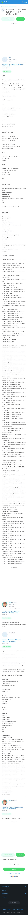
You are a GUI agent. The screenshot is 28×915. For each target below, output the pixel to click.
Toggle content (14, 886)
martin (10, 602)
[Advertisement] (14, 39)
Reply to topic (8, 19)
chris (10, 57)
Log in (20, 19)
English (14, 902)
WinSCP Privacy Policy (18, 909)
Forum (2, 6)
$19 (8, 873)
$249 (19, 873)
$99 (16, 873)
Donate (14, 869)
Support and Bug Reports (10, 6)
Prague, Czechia (16, 608)
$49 (13, 873)
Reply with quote (7, 71)
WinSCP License (6, 909)
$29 (11, 873)
